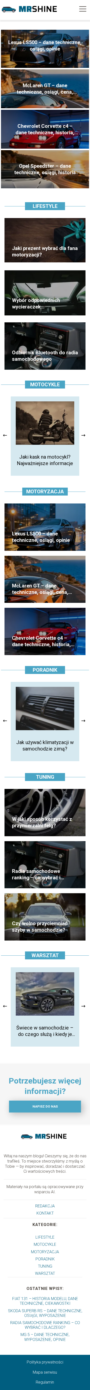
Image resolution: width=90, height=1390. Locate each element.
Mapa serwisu (45, 1372)
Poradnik (45, 670)
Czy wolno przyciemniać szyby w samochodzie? (39, 926)
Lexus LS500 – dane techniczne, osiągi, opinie (45, 45)
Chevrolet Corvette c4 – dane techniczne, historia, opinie (45, 129)
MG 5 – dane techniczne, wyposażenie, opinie (45, 1337)
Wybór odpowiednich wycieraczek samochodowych (36, 303)
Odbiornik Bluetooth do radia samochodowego (45, 356)
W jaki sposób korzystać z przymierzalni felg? (42, 822)
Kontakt (45, 1213)
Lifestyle (45, 206)
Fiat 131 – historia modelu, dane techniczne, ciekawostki (45, 1301)
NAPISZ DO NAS (45, 1106)
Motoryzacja (45, 492)
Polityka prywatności (45, 1362)
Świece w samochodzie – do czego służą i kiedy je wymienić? (45, 1031)
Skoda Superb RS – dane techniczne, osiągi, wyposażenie (45, 1313)
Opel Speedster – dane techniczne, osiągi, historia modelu (45, 169)
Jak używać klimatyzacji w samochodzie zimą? (45, 745)
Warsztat (45, 955)
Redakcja (45, 1206)
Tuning (45, 777)
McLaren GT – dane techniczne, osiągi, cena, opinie (45, 89)
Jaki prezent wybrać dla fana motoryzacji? (45, 251)
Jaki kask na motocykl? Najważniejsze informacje (45, 460)
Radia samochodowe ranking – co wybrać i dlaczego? (36, 874)
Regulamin (45, 1382)
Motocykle (45, 385)
